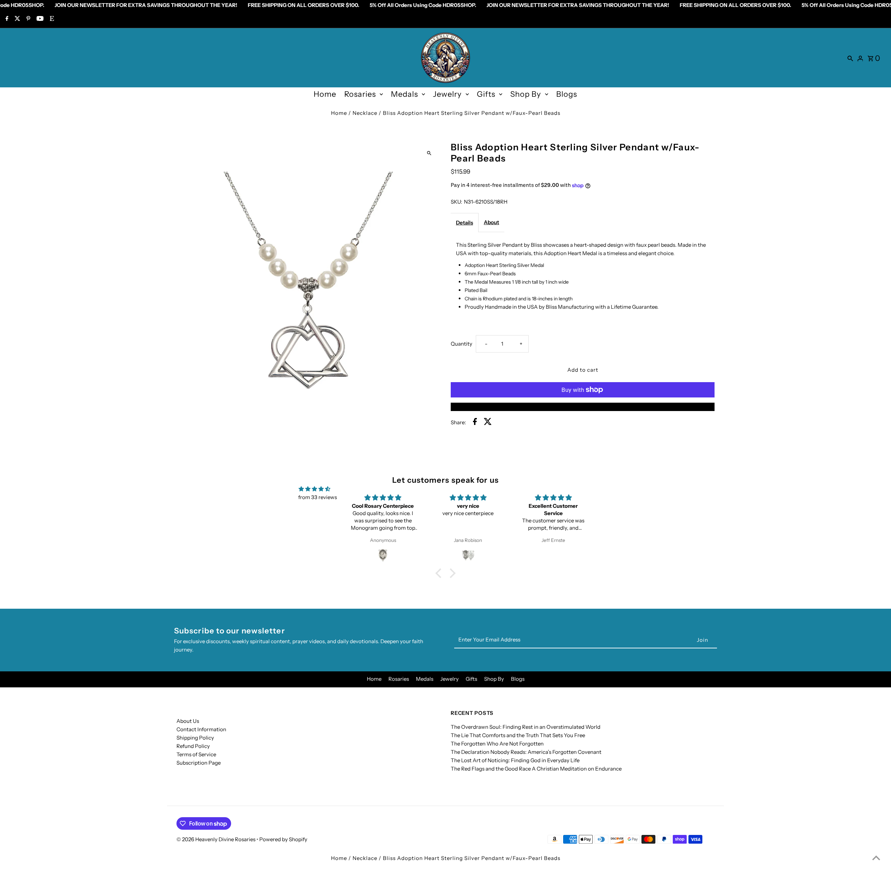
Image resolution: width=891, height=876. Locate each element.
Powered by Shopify (283, 839)
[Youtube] (39, 19)
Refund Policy (193, 746)
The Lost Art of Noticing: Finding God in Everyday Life (515, 760)
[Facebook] (6, 19)
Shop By (525, 94)
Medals (404, 94)
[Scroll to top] (876, 858)
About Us (187, 721)
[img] (314, 489)
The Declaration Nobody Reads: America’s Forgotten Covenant (526, 752)
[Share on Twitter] (488, 422)
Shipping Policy (195, 737)
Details (464, 222)
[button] (440, 573)
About (491, 222)
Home (325, 94)
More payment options (582, 406)
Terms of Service (196, 754)
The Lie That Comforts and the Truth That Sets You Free (518, 735)
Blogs (566, 94)
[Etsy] (51, 19)
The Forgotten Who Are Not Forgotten (497, 743)
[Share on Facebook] (475, 422)
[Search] (850, 57)
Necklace (365, 113)
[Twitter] (16, 19)
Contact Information (201, 729)
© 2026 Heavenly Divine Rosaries (216, 839)
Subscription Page (198, 762)
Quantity (461, 343)
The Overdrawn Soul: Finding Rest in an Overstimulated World (525, 727)
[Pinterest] (27, 19)
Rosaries (360, 94)
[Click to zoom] (429, 153)
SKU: (456, 201)
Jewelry (447, 94)
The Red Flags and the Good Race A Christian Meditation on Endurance (536, 768)
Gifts (486, 94)
